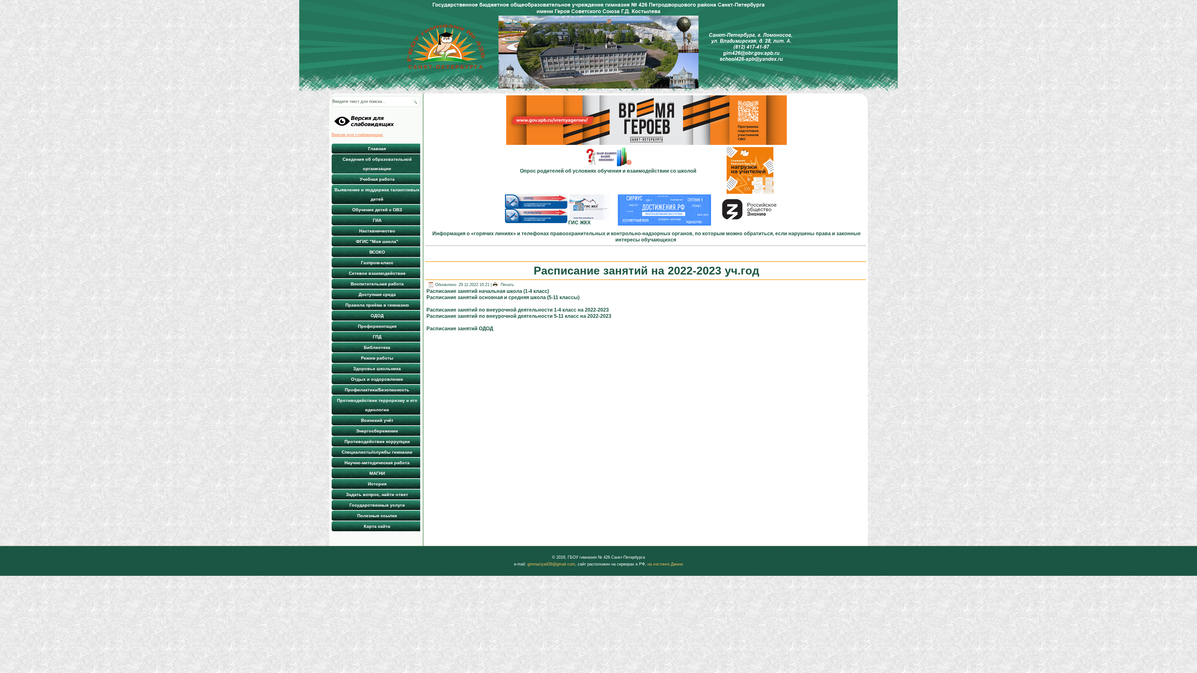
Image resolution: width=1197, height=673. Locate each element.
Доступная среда (377, 294)
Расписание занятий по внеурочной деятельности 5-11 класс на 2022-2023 (518, 316)
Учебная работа (377, 179)
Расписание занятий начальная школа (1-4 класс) (487, 291)
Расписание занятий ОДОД (459, 328)
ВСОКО (377, 252)
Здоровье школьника (377, 368)
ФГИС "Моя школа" (377, 241)
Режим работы (377, 358)
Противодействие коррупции (377, 441)
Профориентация (377, 326)
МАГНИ (377, 473)
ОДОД (377, 315)
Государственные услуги (377, 505)
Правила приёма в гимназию (377, 305)
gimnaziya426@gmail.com (551, 564)
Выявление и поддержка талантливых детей (377, 194)
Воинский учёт (377, 420)
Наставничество (377, 230)
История (377, 483)
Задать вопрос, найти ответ (377, 494)
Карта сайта (377, 526)
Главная (377, 148)
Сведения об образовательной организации (377, 164)
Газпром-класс (377, 262)
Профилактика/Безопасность (377, 389)
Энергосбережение (377, 430)
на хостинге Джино (665, 564)
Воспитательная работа (377, 283)
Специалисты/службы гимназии (377, 452)
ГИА (377, 220)
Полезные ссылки (377, 515)
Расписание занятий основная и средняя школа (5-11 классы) (502, 297)
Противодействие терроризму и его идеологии (377, 405)
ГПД (377, 336)
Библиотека (377, 347)
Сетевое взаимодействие (377, 273)
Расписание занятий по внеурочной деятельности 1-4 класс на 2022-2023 (517, 310)
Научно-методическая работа (377, 462)
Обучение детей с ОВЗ (377, 209)
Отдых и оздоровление (377, 379)
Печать (506, 284)
